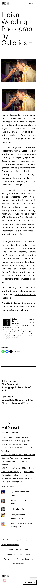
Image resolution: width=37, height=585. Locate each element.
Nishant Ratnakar (15, 320)
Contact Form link (16, 275)
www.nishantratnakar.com (11, 327)
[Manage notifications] (4, 580)
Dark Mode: (28, 582)
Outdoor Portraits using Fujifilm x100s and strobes (16, 461)
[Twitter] (33, 322)
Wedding (22, 252)
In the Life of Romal (19, 509)
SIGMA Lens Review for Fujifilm (14, 444)
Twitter (22, 269)
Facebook (13, 272)
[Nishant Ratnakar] (7, 322)
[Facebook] (30, 322)
